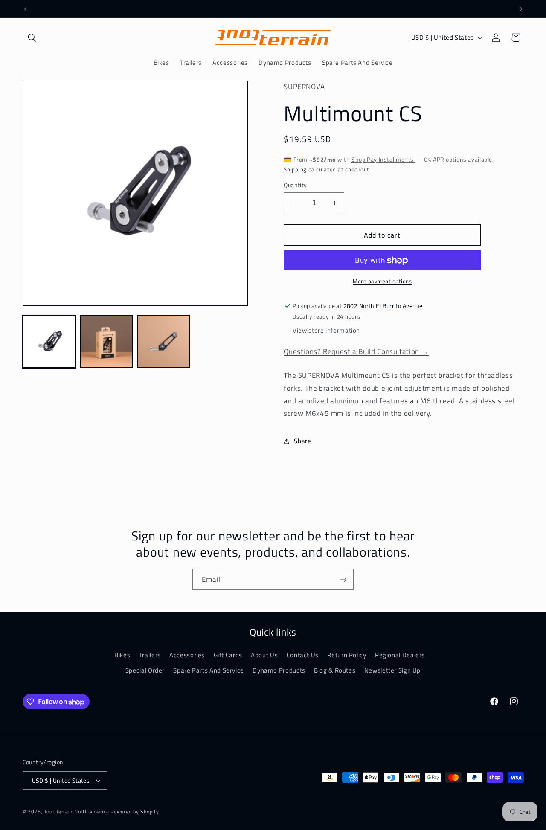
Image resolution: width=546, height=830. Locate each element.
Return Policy (346, 654)
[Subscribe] (343, 579)
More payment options (382, 282)
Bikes (122, 654)
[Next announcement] (520, 8)
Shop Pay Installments (383, 159)
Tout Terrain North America (77, 811)
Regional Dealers (400, 654)
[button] (32, 37)
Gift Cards (228, 654)
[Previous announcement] (25, 8)
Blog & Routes (334, 670)
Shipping (295, 169)
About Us (264, 654)
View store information (326, 331)
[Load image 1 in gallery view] (49, 341)
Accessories (187, 654)
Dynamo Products (279, 670)
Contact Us (303, 654)
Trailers (150, 654)
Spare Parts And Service (208, 670)
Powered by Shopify (134, 811)
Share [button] (302, 441)
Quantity (295, 185)
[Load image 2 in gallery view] (106, 341)
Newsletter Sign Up (392, 670)
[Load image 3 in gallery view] (163, 341)
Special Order (145, 670)
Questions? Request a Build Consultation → (356, 351)
